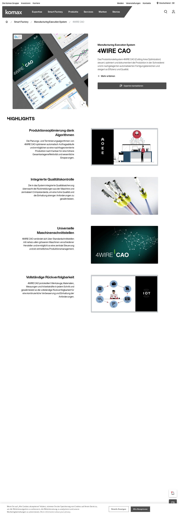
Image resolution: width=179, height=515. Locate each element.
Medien (120, 3)
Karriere (36, 3)
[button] (119, 509)
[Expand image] (83, 104)
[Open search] (165, 11)
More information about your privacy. (55, 512)
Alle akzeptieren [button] (140, 509)
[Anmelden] (173, 11)
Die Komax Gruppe (10, 3)
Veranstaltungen (133, 3)
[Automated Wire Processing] (13, 11)
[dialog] (89, 509)
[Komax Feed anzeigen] (173, 493)
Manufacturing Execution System (50, 21)
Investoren (25, 3)
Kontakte (147, 3)
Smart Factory (21, 21)
